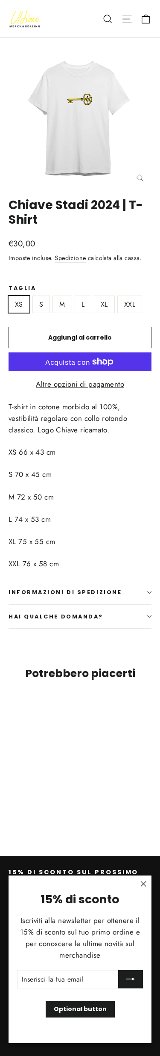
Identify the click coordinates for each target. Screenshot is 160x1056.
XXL (129, 304)
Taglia (22, 288)
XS (19, 304)
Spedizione (70, 258)
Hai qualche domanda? (56, 616)
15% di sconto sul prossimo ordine (73, 876)
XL (104, 304)
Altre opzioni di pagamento (80, 384)
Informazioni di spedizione (65, 592)
